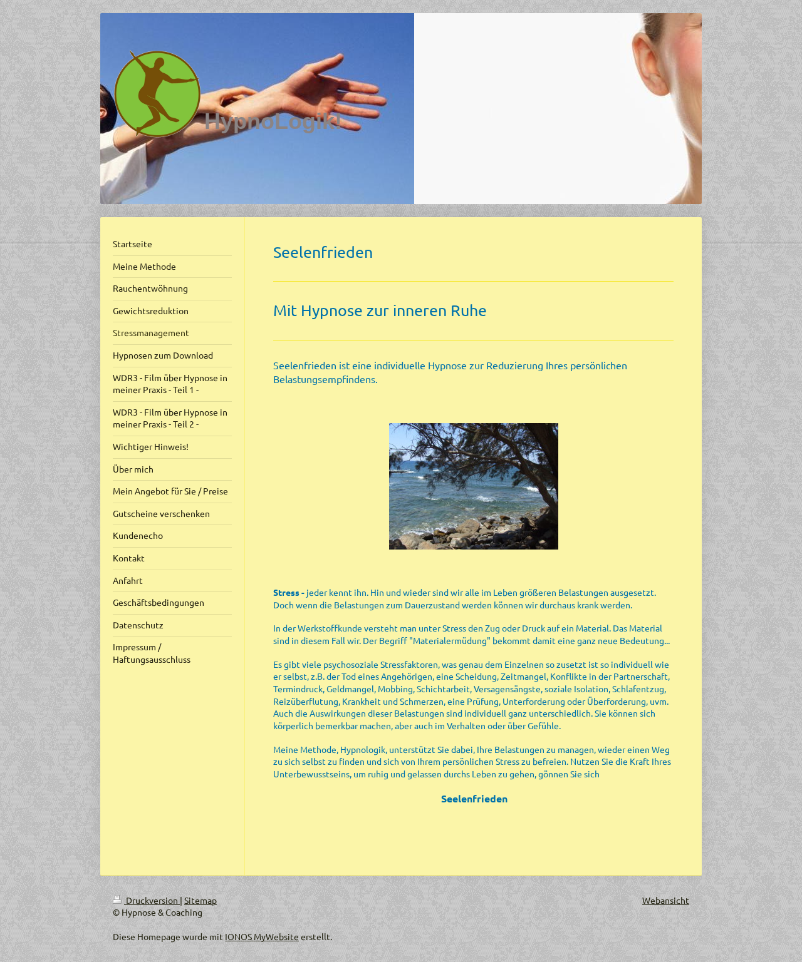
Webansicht (665, 900)
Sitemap (200, 900)
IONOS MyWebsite (262, 936)
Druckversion (152, 900)
